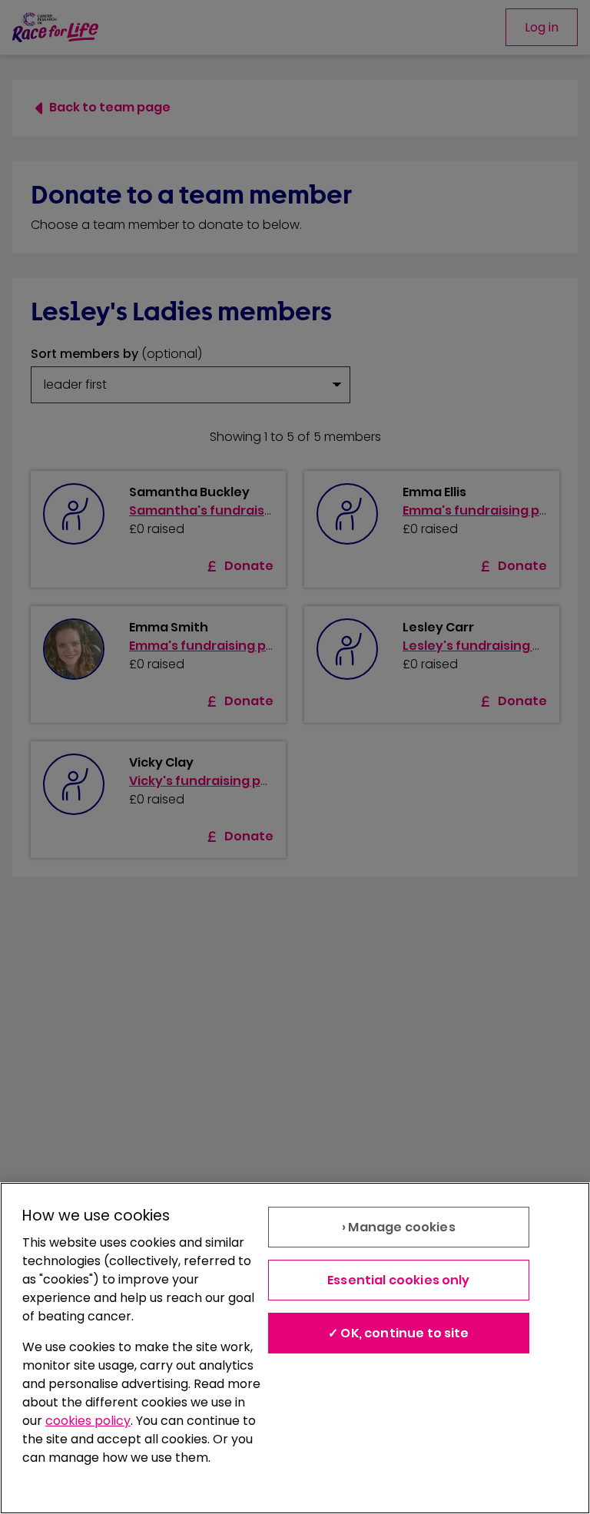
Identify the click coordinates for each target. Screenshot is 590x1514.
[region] (295, 1348)
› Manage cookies (399, 1227)
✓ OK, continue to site (398, 1333)
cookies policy (88, 1421)
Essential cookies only (398, 1280)
